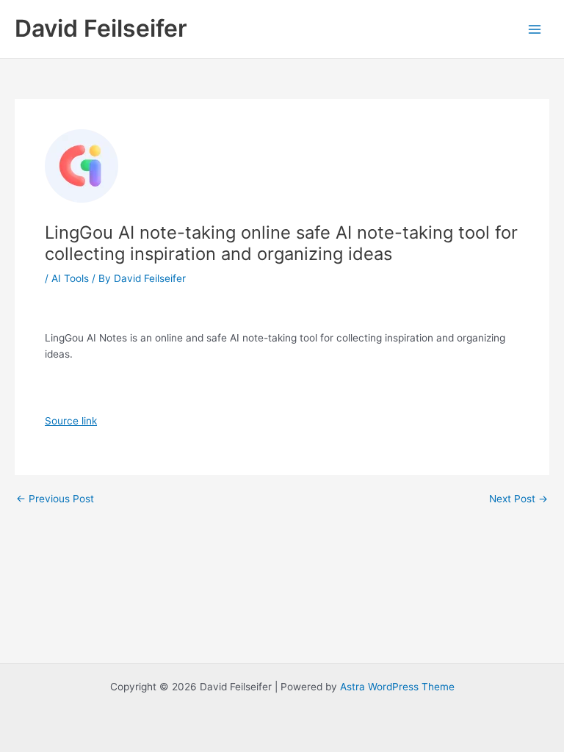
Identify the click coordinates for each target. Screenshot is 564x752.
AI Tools (70, 278)
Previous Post (55, 499)
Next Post (518, 499)
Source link (71, 421)
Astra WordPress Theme (397, 687)
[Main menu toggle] (535, 29)
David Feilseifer (101, 28)
